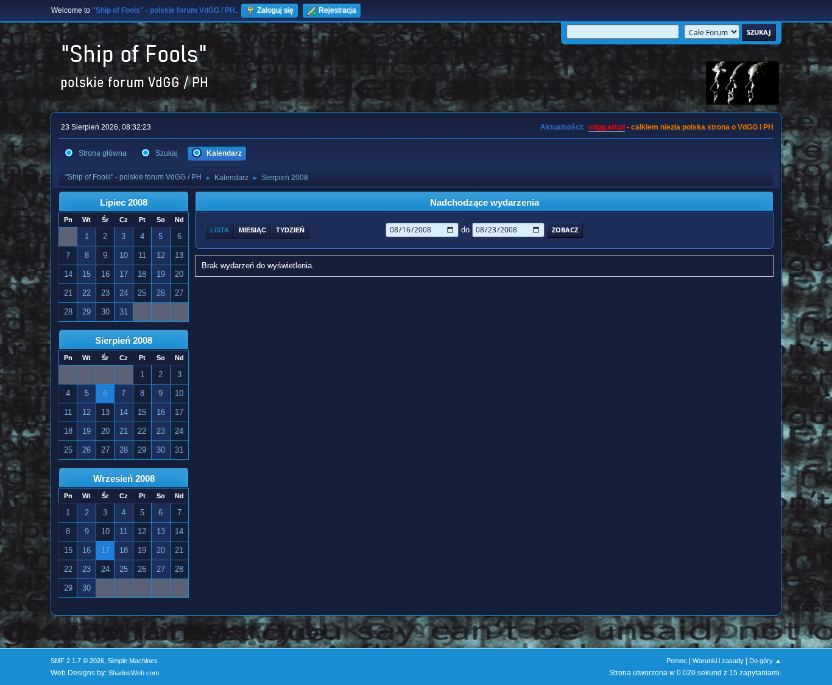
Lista (219, 230)
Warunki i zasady (718, 660)
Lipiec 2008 (123, 202)
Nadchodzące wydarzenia (484, 202)
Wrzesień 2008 (124, 479)
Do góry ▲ (765, 660)
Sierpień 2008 (123, 341)
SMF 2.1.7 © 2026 (77, 660)
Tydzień (290, 230)
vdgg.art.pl (606, 127)
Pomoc (676, 660)
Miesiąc (252, 230)
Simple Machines (133, 660)
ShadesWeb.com (133, 672)
